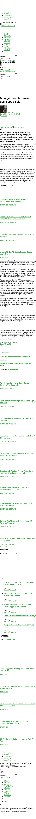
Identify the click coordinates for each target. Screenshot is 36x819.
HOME (6, 34)
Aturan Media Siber (10, 19)
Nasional (4, 116)
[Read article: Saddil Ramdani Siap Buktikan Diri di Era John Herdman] (18, 411)
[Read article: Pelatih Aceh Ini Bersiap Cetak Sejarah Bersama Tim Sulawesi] (18, 376)
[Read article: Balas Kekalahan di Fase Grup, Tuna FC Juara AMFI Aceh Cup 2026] (18, 697)
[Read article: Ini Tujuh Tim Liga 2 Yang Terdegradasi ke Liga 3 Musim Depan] (20, 568)
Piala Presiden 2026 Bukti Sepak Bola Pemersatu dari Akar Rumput (14, 489)
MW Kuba (11, 112)
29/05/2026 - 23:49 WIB (8, 459)
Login (5, 801)
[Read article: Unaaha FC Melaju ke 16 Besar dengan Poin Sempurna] (18, 227)
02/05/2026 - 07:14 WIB (8, 544)
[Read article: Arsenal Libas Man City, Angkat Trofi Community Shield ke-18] (18, 714)
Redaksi (6, 14)
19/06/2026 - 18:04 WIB (8, 205)
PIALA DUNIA (8, 39)
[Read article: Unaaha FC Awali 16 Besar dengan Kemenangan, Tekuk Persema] (18, 192)
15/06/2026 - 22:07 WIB (8, 240)
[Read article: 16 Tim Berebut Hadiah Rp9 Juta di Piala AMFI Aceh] (18, 732)
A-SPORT (7, 43)
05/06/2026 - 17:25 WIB (8, 424)
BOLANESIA (8, 37)
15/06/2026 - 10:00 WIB (8, 258)
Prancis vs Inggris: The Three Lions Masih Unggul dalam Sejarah (17, 606)
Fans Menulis (8, 15)
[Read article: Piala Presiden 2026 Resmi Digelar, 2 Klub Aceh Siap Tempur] (18, 497)
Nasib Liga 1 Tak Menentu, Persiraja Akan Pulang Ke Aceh (18, 594)
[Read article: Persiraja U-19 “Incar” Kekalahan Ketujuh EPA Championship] (18, 532)
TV (4, 51)
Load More (3, 546)
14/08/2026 (4, 745)
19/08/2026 (4, 674)
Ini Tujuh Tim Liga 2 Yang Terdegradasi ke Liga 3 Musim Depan (19, 583)
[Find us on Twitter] (0, 24)
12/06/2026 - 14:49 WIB (8, 389)
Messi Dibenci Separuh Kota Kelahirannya (20, 616)
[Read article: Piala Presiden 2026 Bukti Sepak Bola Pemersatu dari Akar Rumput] (18, 481)
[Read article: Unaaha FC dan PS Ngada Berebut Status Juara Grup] (18, 245)
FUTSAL (6, 46)
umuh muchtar (12, 342)
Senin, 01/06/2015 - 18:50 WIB (10, 114)
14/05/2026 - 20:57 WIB (8, 509)
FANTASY (7, 50)
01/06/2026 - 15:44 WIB (8, 441)
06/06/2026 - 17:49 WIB (8, 406)
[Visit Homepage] (7, 26)
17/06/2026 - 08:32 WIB (8, 222)
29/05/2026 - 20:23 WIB (8, 477)
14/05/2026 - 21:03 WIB (8, 493)
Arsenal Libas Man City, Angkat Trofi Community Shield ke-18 (14, 723)
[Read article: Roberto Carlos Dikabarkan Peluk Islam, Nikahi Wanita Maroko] (18, 679)
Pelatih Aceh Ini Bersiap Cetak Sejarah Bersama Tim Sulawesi (15, 384)
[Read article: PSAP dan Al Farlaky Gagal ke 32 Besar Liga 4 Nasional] (18, 394)
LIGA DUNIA (8, 44)
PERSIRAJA (7, 48)
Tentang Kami (8, 12)
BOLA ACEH (7, 36)
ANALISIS (7, 41)
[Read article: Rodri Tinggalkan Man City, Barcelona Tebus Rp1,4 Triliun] (18, 654)
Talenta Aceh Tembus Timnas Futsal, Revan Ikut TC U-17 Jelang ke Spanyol (17, 472)
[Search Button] (16, 55)
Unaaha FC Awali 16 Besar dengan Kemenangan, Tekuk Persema (13, 200)
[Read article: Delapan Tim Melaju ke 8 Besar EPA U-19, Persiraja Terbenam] (18, 514)
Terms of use (8, 17)
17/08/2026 (4, 709)
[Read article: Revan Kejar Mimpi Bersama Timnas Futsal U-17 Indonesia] (18, 429)
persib (6, 342)
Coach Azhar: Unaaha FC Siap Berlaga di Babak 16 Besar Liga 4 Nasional (15, 218)
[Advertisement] (15, 4)
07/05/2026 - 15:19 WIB (8, 527)
